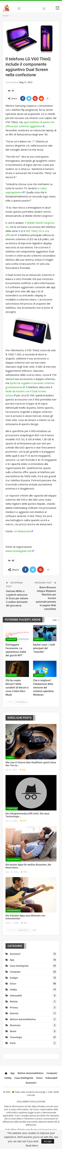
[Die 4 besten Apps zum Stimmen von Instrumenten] (31, 894)
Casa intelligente (19, 965)
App (12, 959)
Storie (13, 1031)
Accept (47, 1141)
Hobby (13, 989)
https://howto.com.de (42, 1106)
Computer (11, 639)
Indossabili (16, 995)
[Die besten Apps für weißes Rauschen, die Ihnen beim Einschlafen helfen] (31, 843)
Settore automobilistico (23, 1019)
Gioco (13, 983)
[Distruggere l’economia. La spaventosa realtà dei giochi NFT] (17, 633)
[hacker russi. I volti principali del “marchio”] (44, 633)
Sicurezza (15, 1025)
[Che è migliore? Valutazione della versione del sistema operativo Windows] (44, 669)
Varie (13, 1043)
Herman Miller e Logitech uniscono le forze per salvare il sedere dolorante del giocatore (17, 598)
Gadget (14, 977)
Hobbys (10, 757)
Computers (12, 808)
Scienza (14, 1013)
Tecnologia (16, 1037)
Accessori (15, 953)
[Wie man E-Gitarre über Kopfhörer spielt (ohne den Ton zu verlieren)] (31, 741)
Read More (32, 1145)
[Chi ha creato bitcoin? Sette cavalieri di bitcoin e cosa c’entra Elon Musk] (17, 669)
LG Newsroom (22, 531)
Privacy (14, 1007)
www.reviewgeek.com (19, 551)
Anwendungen (13, 860)
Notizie (14, 1001)
